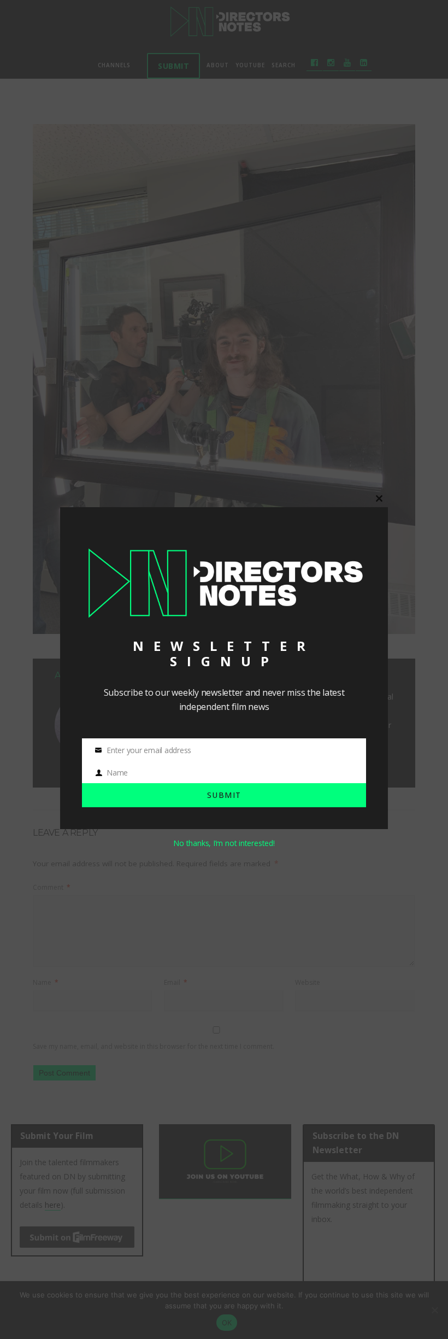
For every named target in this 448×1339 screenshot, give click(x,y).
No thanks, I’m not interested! (223, 843)
